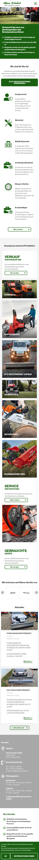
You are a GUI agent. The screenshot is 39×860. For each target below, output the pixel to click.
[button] (2, 593)
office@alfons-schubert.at (19, 771)
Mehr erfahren (18, 229)
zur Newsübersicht (18, 728)
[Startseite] (12, 3)
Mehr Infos (27, 661)
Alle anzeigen (14, 273)
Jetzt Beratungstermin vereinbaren (19, 82)
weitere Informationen (24, 856)
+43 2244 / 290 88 (15, 767)
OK (5, 856)
